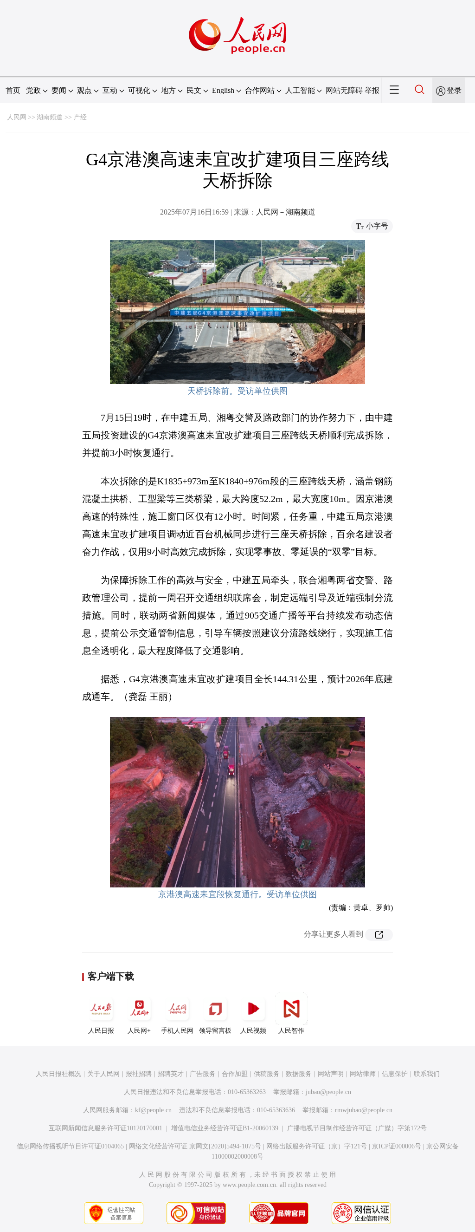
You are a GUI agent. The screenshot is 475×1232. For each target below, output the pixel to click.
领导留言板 (215, 1030)
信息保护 (395, 1073)
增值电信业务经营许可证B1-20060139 (224, 1128)
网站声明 (331, 1073)
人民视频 (253, 1030)
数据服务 (299, 1073)
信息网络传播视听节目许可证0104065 (70, 1146)
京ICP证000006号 (396, 1146)
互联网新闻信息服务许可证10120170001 (105, 1128)
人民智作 (291, 1030)
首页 (13, 90)
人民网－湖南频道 (285, 212)
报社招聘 (139, 1073)
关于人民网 (103, 1073)
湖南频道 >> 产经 (62, 117)
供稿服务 (267, 1073)
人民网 (16, 117)
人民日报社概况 (58, 1073)
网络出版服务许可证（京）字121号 (316, 1146)
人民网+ (139, 1030)
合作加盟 (235, 1073)
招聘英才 (171, 1073)
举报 (372, 90)
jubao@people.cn (328, 1092)
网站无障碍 (344, 90)
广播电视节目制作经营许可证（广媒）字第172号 (357, 1128)
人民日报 (101, 1030)
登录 (454, 90)
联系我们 (427, 1073)
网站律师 (363, 1073)
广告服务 (203, 1073)
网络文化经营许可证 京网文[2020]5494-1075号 (195, 1146)
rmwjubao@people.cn (363, 1110)
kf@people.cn (153, 1110)
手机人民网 (177, 1030)
